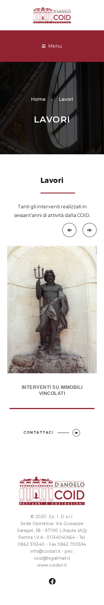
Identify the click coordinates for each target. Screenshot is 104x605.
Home (38, 99)
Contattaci (39, 432)
